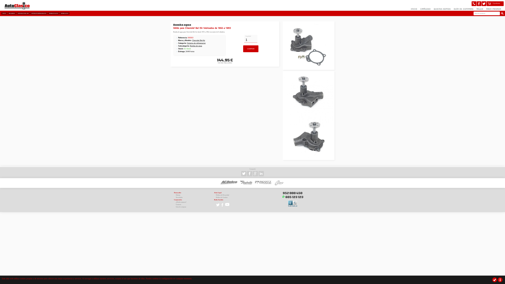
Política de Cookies (222, 197)
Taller (479, 9)
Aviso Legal (217, 192)
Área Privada (493, 9)
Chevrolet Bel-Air (23, 13)
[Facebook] (479, 3)
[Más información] (500, 279)
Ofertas (178, 195)
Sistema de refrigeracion (38, 13)
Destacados (177, 192)
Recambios (12, 13)
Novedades (179, 197)
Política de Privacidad (222, 195)
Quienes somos (442, 9)
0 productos (496, 3)
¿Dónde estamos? (181, 202)
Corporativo (178, 200)
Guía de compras (463, 9)
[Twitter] (484, 3)
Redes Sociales (218, 200)
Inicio (414, 9)
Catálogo (425, 9)
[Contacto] (474, 3)
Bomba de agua (53, 13)
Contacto (178, 204)
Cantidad (248, 36)
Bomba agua (64, 13)
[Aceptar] (494, 279)
